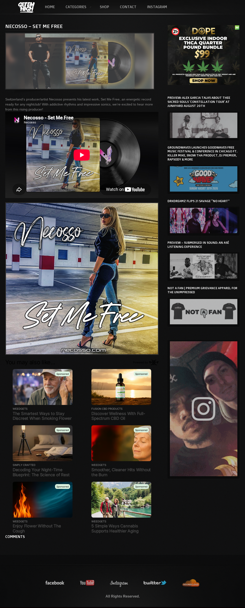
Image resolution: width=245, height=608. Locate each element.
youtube (87, 583)
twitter (155, 583)
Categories (73, 7)
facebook (55, 583)
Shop (104, 7)
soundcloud (191, 583)
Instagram (157, 7)
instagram (119, 583)
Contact (128, 7)
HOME (50, 7)
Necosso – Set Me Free (34, 26)
